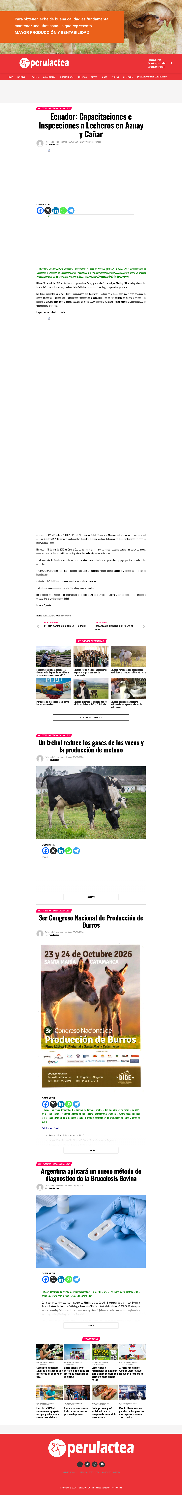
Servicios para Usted (157, 63)
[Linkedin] (55, 210)
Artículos (34, 77)
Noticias (21, 77)
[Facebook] (40, 210)
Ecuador (66, 616)
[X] (47, 210)
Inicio (10, 77)
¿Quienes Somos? (69, 1472)
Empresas (82, 77)
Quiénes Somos (154, 60)
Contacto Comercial (156, 66)
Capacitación (49, 77)
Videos (94, 77)
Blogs (104, 77)
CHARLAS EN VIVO (67, 77)
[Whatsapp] (63, 210)
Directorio (128, 77)
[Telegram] (71, 210)
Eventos (115, 77)
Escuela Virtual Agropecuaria (153, 76)
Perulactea (54, 144)
